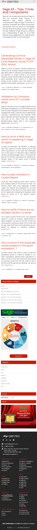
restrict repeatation (15, 167)
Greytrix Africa (4, 288)
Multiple (12, 89)
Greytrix (3, 285)
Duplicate (3, 89)
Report (17, 89)
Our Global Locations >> (10, 454)
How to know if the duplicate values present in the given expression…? (18, 245)
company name (26, 127)
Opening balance (5, 167)
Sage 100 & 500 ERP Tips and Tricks (9, 291)
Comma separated (27, 87)
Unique (26, 269)
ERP (21, 474)
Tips (2, 386)
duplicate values (27, 233)
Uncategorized (10, 233)
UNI (10, 235)
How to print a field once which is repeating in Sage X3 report (17, 139)
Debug (2, 369)
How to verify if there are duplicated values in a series (18, 211)
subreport (14, 202)
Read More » (30, 83)
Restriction (23, 129)
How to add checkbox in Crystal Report (15, 176)
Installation (3, 378)
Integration (16, 87)
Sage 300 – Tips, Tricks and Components (11, 294)
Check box (24, 200)
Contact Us (18, 356)
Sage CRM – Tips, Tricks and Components (11, 297)
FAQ (2, 372)
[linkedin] (10, 439)
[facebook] (3, 439)
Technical (16, 165)
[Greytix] (16, 436)
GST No (13, 129)
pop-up (17, 129)
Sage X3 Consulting (5, 383)
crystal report (25, 165)
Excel (8, 89)
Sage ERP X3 (10, 87)
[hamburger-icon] (34, 1)
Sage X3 (9, 202)
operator (5, 235)
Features (3, 375)
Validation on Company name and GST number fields (15, 99)
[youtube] (13, 439)
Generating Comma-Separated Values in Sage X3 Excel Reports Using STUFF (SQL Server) (18, 60)
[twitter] (6, 439)
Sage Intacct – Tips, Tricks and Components (11, 302)
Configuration (4, 366)
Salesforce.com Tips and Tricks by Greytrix (11, 299)
